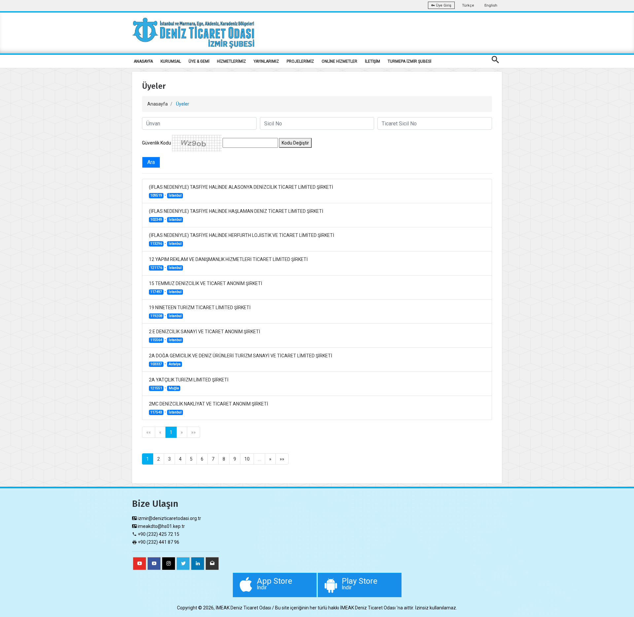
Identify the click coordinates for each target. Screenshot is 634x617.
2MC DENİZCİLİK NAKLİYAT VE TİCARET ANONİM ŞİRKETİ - (208, 407)
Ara (151, 162)
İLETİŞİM (372, 61)
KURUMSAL (170, 61)
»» (193, 432)
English (490, 5)
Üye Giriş (443, 5)
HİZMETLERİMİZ (231, 61)
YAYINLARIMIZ (266, 61)
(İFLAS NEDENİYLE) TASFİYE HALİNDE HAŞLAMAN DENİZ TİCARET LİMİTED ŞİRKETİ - (236, 215)
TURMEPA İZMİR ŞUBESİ (409, 61)
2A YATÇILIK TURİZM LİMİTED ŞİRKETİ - (189, 383)
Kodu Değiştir (295, 143)
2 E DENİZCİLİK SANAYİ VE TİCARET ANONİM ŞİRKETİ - (204, 335)
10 (247, 459)
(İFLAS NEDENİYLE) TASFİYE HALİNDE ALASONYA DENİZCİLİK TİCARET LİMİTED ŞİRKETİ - (241, 191)
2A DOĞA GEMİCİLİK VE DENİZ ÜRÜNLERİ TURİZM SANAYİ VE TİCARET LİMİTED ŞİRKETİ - (240, 359)
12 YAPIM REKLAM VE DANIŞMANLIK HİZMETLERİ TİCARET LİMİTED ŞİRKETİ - (228, 263)
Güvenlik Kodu (156, 143)
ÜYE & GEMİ (199, 61)
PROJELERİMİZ (300, 61)
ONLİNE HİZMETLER (339, 61)
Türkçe (468, 5)
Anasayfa (157, 104)
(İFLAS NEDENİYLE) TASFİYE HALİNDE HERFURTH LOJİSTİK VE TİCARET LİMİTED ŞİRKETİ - (241, 239)
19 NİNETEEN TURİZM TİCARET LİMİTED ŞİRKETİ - (200, 311)
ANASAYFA (143, 61)
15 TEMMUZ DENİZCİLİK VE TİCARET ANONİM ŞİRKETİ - (205, 287)
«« (148, 432)
